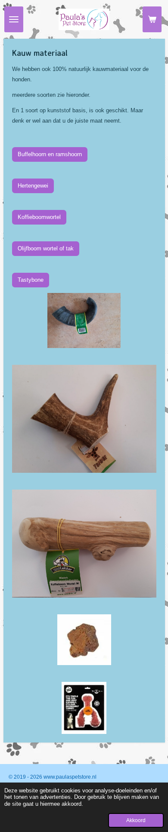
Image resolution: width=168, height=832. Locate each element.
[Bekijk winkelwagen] (152, 19)
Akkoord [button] (136, 820)
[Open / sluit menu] (13, 19)
